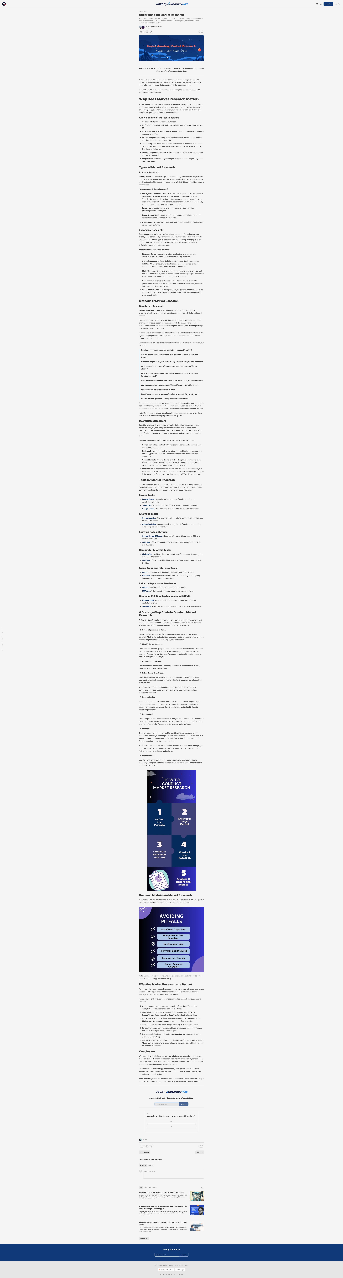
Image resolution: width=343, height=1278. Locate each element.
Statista (145, 588)
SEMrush (146, 542)
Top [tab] (141, 1187)
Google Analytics (149, 518)
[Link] (136, 99)
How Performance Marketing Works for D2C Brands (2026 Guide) (163, 1223)
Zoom (144, 572)
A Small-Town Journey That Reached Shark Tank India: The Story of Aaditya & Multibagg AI (163, 1207)
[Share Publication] (321, 4)
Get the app (180, 1270)
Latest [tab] (146, 1187)
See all (142, 1238)
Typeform (146, 505)
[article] (171, 1197)
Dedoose (146, 576)
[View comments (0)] (147, 32)
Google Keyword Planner (152, 536)
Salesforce (146, 606)
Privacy (171, 1265)
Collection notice (184, 1265)
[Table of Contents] (2, 639)
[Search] (317, 4)
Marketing (142, 11)
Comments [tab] (143, 1165)
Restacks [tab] (150, 1165)
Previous (146, 1152)
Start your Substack (167, 1270)
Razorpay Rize (158, 26)
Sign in (337, 4)
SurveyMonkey (148, 499)
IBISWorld (146, 591)
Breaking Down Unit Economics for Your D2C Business (161, 1192)
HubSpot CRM (148, 600)
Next (198, 1152)
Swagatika (149, 26)
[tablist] (146, 1165)
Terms (176, 1265)
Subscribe (328, 4)
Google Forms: (148, 509)
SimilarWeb (147, 554)
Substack (162, 1274)
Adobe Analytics (149, 524)
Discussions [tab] (152, 1187)
